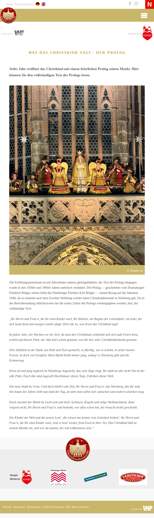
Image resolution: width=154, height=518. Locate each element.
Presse (9, 4)
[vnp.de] (19, 33)
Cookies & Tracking (53, 507)
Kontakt (7, 507)
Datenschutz (33, 507)
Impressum (19, 507)
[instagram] (135, 4)
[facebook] (129, 4)
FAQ (67, 507)
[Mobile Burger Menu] (144, 15)
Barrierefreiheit (80, 507)
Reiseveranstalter (24, 4)
